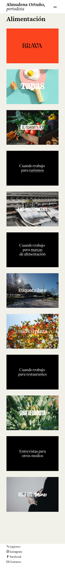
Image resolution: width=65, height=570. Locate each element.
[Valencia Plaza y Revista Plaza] (32, 331)
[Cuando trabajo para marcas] (32, 249)
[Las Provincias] (32, 209)
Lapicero (13, 546)
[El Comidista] (32, 127)
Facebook (13, 557)
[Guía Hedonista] (32, 413)
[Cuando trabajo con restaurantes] (32, 372)
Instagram (14, 552)
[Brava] (32, 45)
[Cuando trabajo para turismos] (32, 168)
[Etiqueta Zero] (32, 290)
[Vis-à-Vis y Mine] (32, 494)
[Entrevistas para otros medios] (32, 453)
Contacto (13, 561)
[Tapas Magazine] (32, 86)
